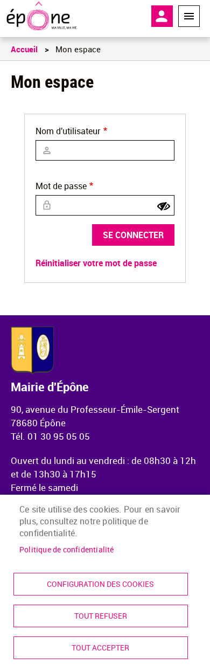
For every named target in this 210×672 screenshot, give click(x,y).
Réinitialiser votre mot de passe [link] (96, 263)
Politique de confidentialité (66, 550)
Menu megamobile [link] (189, 16)
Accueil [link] (24, 49)
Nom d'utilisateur (68, 131)
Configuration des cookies (100, 584)
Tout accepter (100, 648)
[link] (41, 16)
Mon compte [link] (162, 16)
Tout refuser (100, 616)
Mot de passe (61, 186)
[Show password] (163, 206)
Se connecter (133, 235)
